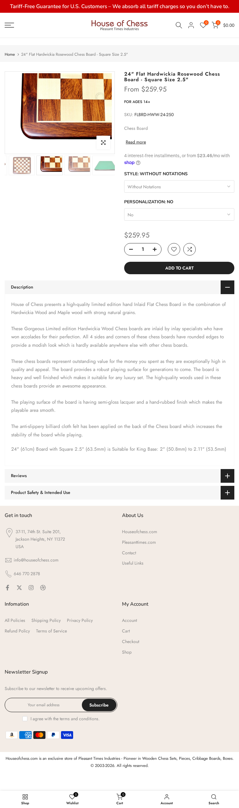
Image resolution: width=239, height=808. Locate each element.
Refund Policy (17, 631)
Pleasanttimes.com (139, 542)
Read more (136, 142)
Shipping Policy (46, 620)
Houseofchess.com (139, 531)
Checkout (130, 641)
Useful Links (132, 563)
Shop (127, 652)
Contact (129, 553)
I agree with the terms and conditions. (65, 719)
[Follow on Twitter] (19, 587)
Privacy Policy (80, 620)
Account (129, 620)
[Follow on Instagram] (31, 587)
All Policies (15, 620)
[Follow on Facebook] (7, 587)
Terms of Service (51, 631)
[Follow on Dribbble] (43, 587)
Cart (126, 631)
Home (10, 54)
